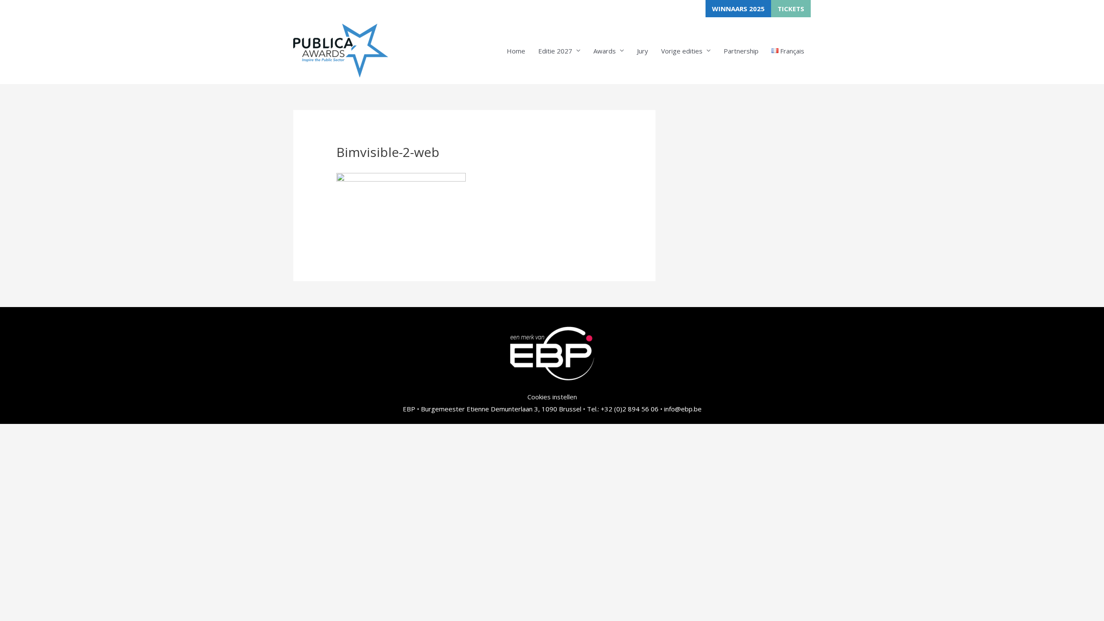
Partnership (741, 51)
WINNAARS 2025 (738, 8)
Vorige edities (682, 51)
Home (516, 51)
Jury (642, 51)
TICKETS (791, 8)
